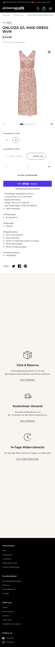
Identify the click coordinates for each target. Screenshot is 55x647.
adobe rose (38, 156)
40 (16, 140)
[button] (51, 124)
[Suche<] (38, 8)
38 (6, 140)
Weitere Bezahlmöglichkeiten (27, 188)
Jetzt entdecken (27, 379)
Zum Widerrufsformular (27, 459)
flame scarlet (16, 156)
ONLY (9, 22)
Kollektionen (19, 15)
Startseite (6, 15)
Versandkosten (19, 42)
